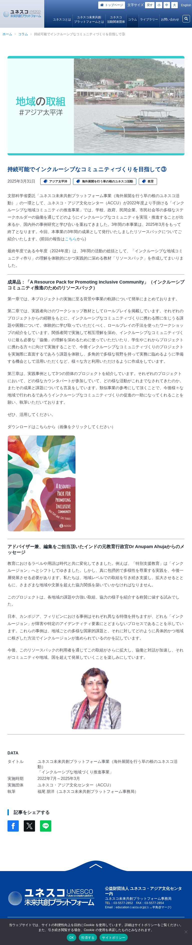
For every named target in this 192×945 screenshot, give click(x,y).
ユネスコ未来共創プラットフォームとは (89, 19)
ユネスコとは (62, 19)
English (186, 5)
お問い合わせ (170, 19)
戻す (150, 5)
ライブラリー (149, 19)
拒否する (87, 938)
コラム (132, 19)
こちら (71, 239)
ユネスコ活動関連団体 (116, 19)
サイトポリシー (113, 938)
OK (71, 938)
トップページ (114, 5)
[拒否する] (185, 931)
